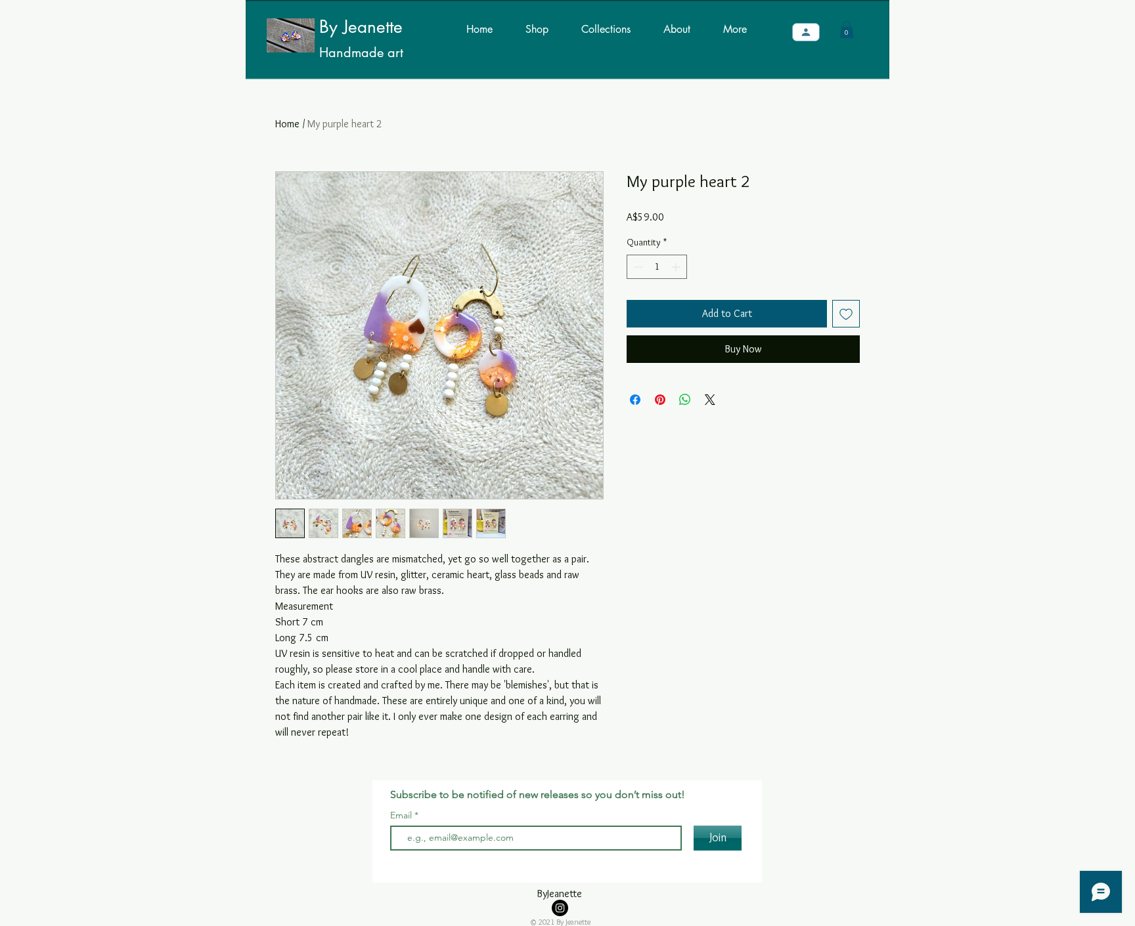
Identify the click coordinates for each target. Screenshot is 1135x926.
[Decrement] (637, 266)
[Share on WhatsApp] (685, 400)
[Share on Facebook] (635, 400)
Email (402, 815)
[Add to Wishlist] (846, 313)
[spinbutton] (657, 266)
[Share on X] (710, 400)
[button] (846, 29)
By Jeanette (361, 27)
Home (287, 123)
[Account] (806, 32)
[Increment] (677, 266)
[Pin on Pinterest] (660, 400)
